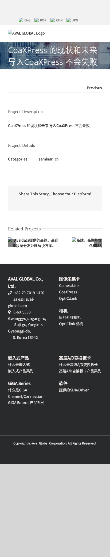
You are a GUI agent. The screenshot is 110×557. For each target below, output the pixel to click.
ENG (27, 20)
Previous (94, 87)
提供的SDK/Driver (74, 389)
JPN (75, 20)
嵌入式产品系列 (20, 370)
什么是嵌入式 (19, 364)
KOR (43, 20)
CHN (59, 20)
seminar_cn (49, 159)
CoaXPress (68, 291)
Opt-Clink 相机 (71, 323)
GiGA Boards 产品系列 (26, 402)
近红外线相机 (70, 317)
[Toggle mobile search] (90, 33)
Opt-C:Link (68, 298)
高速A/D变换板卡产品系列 (80, 370)
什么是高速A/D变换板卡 (78, 364)
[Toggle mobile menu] (100, 33)
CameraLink (69, 285)
